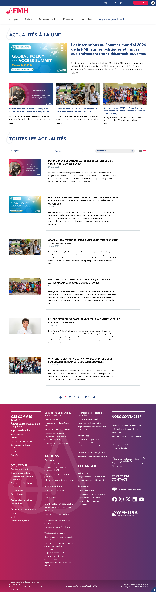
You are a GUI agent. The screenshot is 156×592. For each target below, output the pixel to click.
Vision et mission (17, 434)
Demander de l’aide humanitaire (24, 483)
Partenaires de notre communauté (91, 494)
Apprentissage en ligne (111, 19)
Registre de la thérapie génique (90, 423)
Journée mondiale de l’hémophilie (91, 480)
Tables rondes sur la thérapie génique (59, 480)
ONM (13, 452)
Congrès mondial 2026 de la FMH (91, 477)
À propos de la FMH (21, 430)
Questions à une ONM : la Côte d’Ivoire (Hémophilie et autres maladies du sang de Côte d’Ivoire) (124, 110)
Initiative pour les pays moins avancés (59, 514)
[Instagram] (121, 499)
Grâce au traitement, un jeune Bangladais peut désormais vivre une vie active (76, 110)
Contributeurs (50, 498)
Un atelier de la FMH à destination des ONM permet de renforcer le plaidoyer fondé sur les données (80, 360)
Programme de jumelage (54, 433)
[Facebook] (115, 499)
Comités (14, 455)
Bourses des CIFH (51, 419)
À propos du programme (54, 490)
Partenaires (83, 487)
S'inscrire (127, 3)
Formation (83, 436)
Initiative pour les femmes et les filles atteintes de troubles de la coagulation (59, 546)
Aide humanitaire (53, 487)
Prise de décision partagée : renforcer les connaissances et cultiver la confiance (84, 321)
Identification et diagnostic (58, 504)
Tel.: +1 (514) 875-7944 (121, 445)
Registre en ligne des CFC (54, 553)
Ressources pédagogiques (91, 452)
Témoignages (49, 494)
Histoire (14, 438)
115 (86, 397)
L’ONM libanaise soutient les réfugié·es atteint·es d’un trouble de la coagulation (29, 110)
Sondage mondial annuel (88, 419)
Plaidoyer (49, 460)
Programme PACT (51, 464)
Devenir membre (17, 491)
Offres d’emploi (118, 466)
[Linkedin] (135, 499)
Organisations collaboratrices (89, 498)
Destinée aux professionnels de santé (93, 446)
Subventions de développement (57, 429)
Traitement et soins (54, 533)
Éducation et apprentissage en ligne (92, 456)
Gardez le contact (18, 494)
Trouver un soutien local (20, 473)
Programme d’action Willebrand (57, 527)
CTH (13, 517)
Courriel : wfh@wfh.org (121, 448)
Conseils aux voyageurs (20, 521)
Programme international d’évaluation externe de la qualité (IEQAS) (58, 520)
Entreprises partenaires (87, 490)
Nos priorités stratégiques (21, 441)
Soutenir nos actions (21, 469)
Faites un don (16, 487)
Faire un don (141, 3)
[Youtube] (142, 499)
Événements (83, 473)
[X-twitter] (128, 499)
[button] (114, 3)
